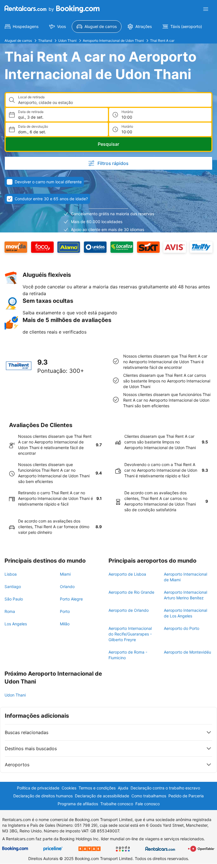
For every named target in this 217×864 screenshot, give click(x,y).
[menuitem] (21, 26)
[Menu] (205, 9)
